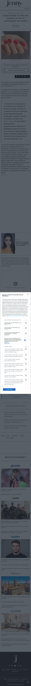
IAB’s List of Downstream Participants (17, 315)
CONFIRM (9, 389)
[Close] (28, 295)
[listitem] (15, 320)
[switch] (25, 323)
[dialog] (15, 343)
